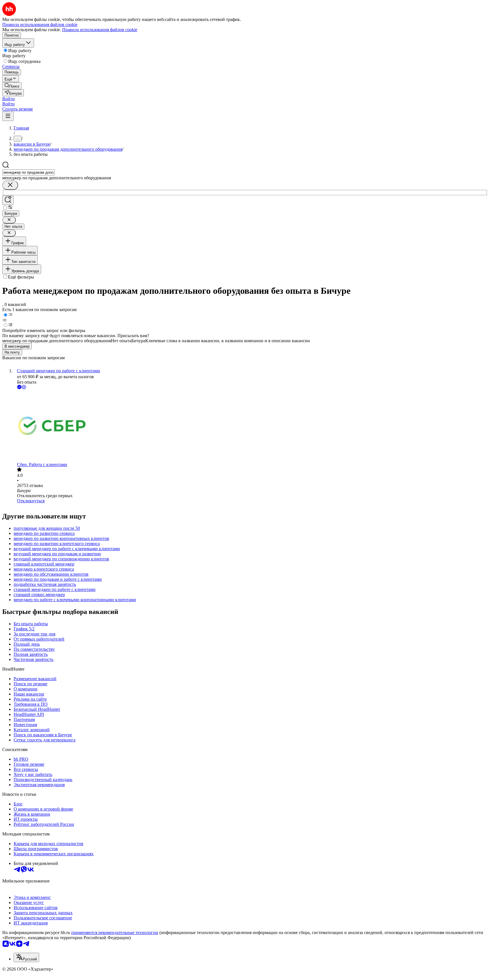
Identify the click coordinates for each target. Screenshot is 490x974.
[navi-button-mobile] (8, 116)
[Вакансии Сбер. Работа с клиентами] (250, 426)
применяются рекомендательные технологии (114, 932)
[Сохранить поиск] (8, 200)
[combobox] (28, 172)
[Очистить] (10, 185)
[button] (8, 98)
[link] (12, 85)
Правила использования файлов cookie (99, 29)
